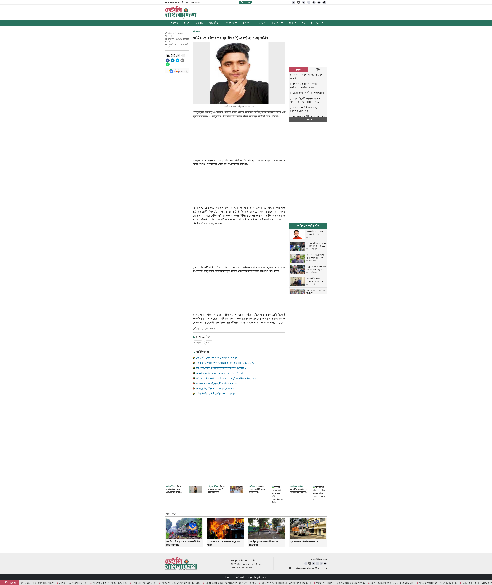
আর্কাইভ (315, 23)
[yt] (319, 2)
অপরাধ (246, 23)
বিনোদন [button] (276, 23)
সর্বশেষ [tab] (298, 69)
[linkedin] (314, 2)
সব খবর (307, 119)
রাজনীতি (200, 23)
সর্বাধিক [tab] (317, 69)
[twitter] (303, 2)
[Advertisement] (177, 114)
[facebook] (168, 60)
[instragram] (308, 2)
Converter (245, 2)
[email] (182, 60)
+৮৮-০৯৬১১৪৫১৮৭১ (244, 567)
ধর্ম (303, 23)
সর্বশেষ (174, 23)
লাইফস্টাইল (260, 23)
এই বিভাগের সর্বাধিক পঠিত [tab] (308, 225)
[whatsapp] (168, 64)
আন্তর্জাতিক (214, 23)
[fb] (293, 2)
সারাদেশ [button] (230, 23)
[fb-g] (298, 2)
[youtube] (325, 563)
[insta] (317, 563)
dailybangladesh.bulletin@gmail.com (310, 568)
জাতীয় (187, 23)
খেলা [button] (291, 23)
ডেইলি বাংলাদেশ (240, 577)
